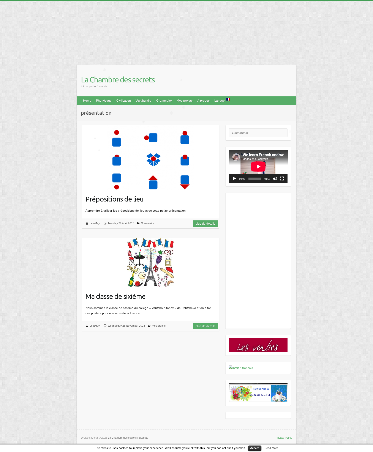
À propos (203, 100)
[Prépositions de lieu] (150, 157)
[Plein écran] (282, 178)
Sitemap (143, 437)
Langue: (220, 100)
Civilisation (123, 100)
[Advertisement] (129, 31)
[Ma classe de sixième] (150, 262)
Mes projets (185, 100)
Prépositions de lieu (114, 199)
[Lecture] (234, 178)
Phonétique (104, 100)
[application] (258, 166)
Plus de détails (205, 223)
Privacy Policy (284, 437)
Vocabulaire (144, 100)
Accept (254, 448)
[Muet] (275, 178)
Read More (271, 448)
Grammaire (164, 100)
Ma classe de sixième (115, 296)
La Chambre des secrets (118, 79)
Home (87, 100)
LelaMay (95, 223)
